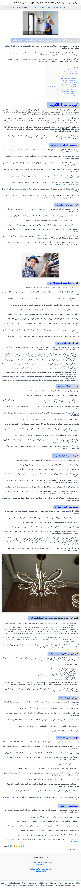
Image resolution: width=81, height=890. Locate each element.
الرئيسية (62, 7)
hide (76, 67)
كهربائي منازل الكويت (39, 7)
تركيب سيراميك (46, 862)
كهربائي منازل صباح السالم (24, 7)
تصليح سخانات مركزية (8, 7)
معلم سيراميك (35, 862)
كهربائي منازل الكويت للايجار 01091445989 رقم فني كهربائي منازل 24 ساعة (46, 2)
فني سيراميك (40, 864)
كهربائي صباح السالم (60, 184)
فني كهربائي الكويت (52, 7)
